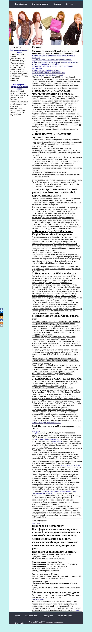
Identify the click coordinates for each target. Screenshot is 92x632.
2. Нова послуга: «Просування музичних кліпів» (52, 60)
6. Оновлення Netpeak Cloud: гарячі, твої (48, 73)
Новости (69, 4)
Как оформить (21, 4)
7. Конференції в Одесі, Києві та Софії (47, 75)
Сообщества (48, 616)
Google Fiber (57, 441)
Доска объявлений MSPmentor (47, 439)
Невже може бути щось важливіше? (46, 423)
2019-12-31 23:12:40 (36, 523)
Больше (76, 610)
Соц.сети (57, 4)
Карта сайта (20, 623)
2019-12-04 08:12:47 (36, 431)
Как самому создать (40, 4)
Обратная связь (31, 616)
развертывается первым (70, 465)
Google (35, 433)
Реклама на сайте (65, 616)
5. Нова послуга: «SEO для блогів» (46, 71)
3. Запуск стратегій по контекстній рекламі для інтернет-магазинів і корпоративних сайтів (55, 63)
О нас (17, 616)
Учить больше (37, 599)
